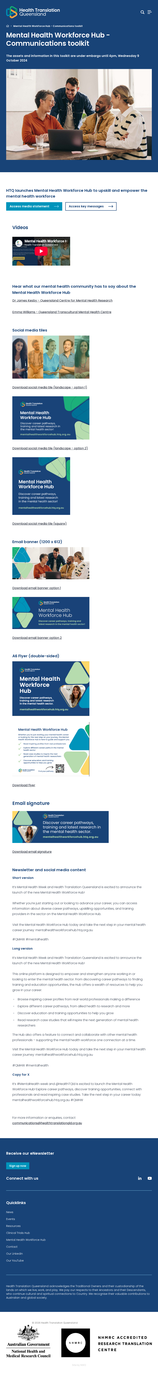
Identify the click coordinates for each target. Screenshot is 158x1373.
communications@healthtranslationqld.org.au (47, 1123)
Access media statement (29, 206)
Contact (12, 1247)
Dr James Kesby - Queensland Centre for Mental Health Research (62, 300)
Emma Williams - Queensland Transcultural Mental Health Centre (61, 312)
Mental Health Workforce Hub (26, 1240)
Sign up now (17, 1166)
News (9, 1212)
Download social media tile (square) (39, 523)
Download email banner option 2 (37, 638)
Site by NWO (79, 1365)
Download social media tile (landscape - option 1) (49, 387)
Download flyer (23, 785)
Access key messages (86, 206)
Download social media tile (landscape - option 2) (50, 448)
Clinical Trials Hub (18, 1233)
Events (10, 1219)
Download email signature (32, 851)
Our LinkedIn (14, 1254)
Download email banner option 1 (36, 588)
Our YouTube (15, 1260)
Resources (13, 1226)
